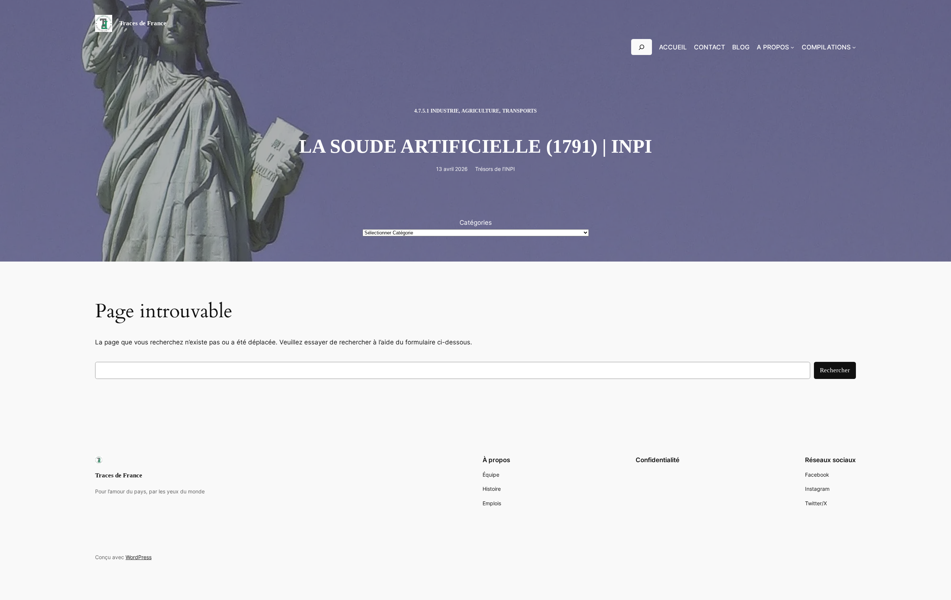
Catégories (476, 222)
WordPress (139, 557)
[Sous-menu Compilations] (854, 47)
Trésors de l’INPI (495, 169)
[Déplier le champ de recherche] (641, 47)
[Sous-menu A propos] (792, 47)
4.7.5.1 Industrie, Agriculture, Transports (475, 111)
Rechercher (835, 370)
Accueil (673, 47)
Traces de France (142, 23)
